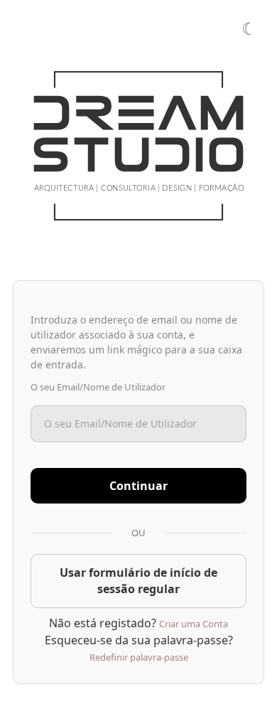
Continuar (138, 486)
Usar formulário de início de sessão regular (138, 581)
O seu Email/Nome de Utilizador (98, 386)
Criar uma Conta (193, 623)
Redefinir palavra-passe (138, 657)
